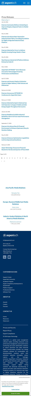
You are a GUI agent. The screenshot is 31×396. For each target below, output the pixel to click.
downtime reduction (16, 372)
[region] (15, 385)
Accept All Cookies (15, 393)
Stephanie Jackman (15, 222)
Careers (5, 304)
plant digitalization (22, 361)
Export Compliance (9, 333)
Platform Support (8, 287)
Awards (5, 302)
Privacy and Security (9, 328)
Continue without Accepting (24, 377)
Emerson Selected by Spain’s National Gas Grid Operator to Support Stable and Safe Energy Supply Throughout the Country (14, 105)
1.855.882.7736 (7, 253)
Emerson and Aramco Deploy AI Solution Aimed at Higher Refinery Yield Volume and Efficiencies (15, 83)
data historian (8, 362)
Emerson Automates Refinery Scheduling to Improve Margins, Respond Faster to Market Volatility (15, 27)
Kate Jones (15, 207)
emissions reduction (9, 355)
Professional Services (9, 290)
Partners (5, 306)
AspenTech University (9, 279)
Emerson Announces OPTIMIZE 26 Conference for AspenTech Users (12, 94)
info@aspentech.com (8, 240)
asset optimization (17, 345)
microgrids (20, 355)
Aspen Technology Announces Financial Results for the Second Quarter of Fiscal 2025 (15, 148)
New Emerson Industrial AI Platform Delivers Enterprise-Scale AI (15, 61)
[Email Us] (24, 3)
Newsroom (6, 321)
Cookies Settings (15, 389)
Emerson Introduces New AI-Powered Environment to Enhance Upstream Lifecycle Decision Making (15, 128)
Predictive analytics (8, 370)
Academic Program (8, 281)
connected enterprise (9, 374)
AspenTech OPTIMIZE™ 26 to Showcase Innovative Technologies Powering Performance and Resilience (13, 71)
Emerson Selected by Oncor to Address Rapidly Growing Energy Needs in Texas (13, 51)
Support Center (7, 277)
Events (5, 316)
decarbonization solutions (11, 353)
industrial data (20, 370)
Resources (6, 318)
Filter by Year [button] (5, 20)
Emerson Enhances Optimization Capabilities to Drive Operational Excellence (15, 139)
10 (26, 158)
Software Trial (7, 292)
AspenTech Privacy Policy (8, 386)
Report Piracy (7, 330)
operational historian (11, 361)
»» (4, 161)
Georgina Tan (15, 193)
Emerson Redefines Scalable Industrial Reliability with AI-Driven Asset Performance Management (15, 116)
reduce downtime (10, 347)
